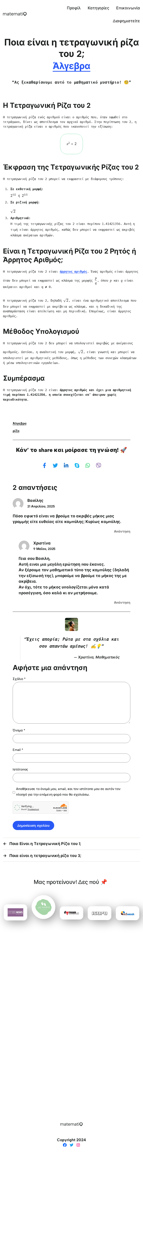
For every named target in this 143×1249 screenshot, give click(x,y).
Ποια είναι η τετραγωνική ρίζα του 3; (45, 855)
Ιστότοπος (20, 769)
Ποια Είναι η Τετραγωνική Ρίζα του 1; (45, 843)
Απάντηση (122, 531)
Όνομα (19, 730)
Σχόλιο (19, 679)
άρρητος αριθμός (73, 271)
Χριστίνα (41, 543)
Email (18, 750)
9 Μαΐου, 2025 (44, 549)
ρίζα (16, 431)
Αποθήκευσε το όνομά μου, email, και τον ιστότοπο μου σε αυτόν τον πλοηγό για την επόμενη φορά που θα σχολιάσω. (68, 792)
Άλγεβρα (71, 65)
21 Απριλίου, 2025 (41, 506)
